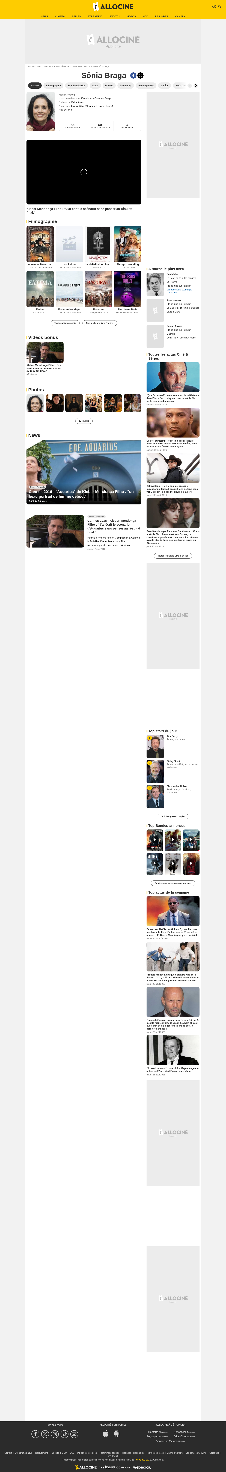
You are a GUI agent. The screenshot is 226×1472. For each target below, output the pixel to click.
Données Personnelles (133, 1453)
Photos (36, 389)
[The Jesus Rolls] (127, 289)
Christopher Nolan (177, 786)
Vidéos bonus (43, 337)
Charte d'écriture (175, 1453)
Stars (39, 66)
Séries (76, 16)
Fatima (40, 309)
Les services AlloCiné (196, 1453)
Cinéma (60, 16)
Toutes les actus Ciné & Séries (173, 556)
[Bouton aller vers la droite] (196, 86)
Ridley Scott (173, 761)
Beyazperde (153, 1436)
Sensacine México (166, 1441)
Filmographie (42, 221)
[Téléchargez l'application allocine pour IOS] (107, 1433)
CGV (72, 1453)
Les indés (161, 16)
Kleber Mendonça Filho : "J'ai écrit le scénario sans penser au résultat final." (44, 368)
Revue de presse (155, 1453)
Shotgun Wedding (128, 264)
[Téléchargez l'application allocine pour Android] (118, 1433)
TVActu (115, 16)
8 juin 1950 (78, 106)
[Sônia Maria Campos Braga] (40, 111)
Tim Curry (172, 736)
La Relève (172, 282)
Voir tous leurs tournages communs (179, 291)
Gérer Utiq (214, 1453)
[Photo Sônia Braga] (35, 403)
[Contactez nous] (74, 1434)
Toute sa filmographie (65, 323)
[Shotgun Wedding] (127, 244)
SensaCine (180, 1431)
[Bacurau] (98, 289)
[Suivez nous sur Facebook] (35, 1434)
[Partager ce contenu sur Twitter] (140, 75)
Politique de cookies (87, 1453)
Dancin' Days (173, 311)
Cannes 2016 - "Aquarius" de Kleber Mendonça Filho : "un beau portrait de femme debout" (81, 493)
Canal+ (180, 16)
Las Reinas (69, 264)
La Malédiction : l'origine (98, 264)
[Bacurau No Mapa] (69, 289)
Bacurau (98, 309)
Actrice (71, 94)
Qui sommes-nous (23, 1453)
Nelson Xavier (174, 326)
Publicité (55, 1453)
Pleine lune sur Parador (179, 285)
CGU (64, 1453)
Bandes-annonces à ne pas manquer (173, 883)
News (44, 16)
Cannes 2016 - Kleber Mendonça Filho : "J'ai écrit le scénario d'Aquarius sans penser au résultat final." (113, 526)
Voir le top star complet (173, 816)
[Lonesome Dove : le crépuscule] (40, 244)
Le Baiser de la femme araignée (183, 308)
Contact (8, 1453)
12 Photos (84, 421)
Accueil (31, 66)
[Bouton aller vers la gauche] (190, 86)
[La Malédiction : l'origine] (98, 244)
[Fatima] (40, 289)
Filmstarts (152, 1431)
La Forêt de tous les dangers (181, 278)
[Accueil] (113, 6)
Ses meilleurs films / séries (99, 323)
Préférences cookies (109, 1453)
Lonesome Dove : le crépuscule (40, 264)
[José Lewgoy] (155, 310)
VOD (145, 16)
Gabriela (171, 333)
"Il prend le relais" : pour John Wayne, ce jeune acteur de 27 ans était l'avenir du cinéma (172, 1069)
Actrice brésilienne (61, 66)
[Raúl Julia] (155, 284)
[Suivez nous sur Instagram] (55, 1434)
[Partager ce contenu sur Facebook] (133, 75)
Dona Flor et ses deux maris (181, 337)
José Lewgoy (174, 300)
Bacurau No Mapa (69, 309)
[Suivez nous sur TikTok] (65, 1434)
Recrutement (41, 1453)
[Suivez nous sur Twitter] (45, 1434)
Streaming (95, 16)
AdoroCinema (181, 1436)
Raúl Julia (172, 274)
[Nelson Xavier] (155, 336)
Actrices (47, 66)
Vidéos (131, 16)
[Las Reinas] (69, 244)
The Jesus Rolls (127, 309)
